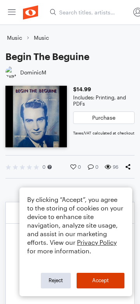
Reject (56, 280)
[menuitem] (12, 12)
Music (14, 37)
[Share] (129, 166)
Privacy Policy (97, 242)
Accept (100, 280)
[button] (49, 167)
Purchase (104, 117)
